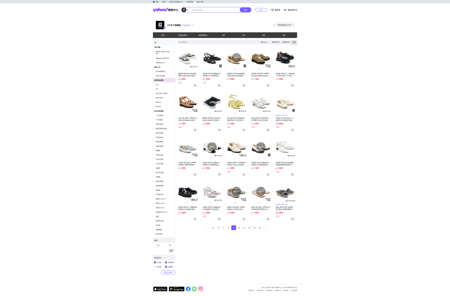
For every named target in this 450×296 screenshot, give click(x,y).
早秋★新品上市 (284, 25)
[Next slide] (196, 58)
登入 (261, 10)
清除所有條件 (168, 272)
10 (239, 227)
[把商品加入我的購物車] (195, 85)
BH (284, 35)
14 (259, 227)
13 (254, 227)
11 (244, 227)
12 (249, 227)
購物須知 (269, 290)
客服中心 (252, 290)
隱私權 (286, 290)
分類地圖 (294, 290)
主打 (163, 35)
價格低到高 (275, 42)
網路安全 (278, 290)
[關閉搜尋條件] (187, 9)
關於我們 (260, 290)
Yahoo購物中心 (165, 10)
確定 (171, 250)
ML (264, 35)
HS (243, 35)
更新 (295, 287)
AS (223, 35)
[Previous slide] (178, 58)
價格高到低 (286, 42)
